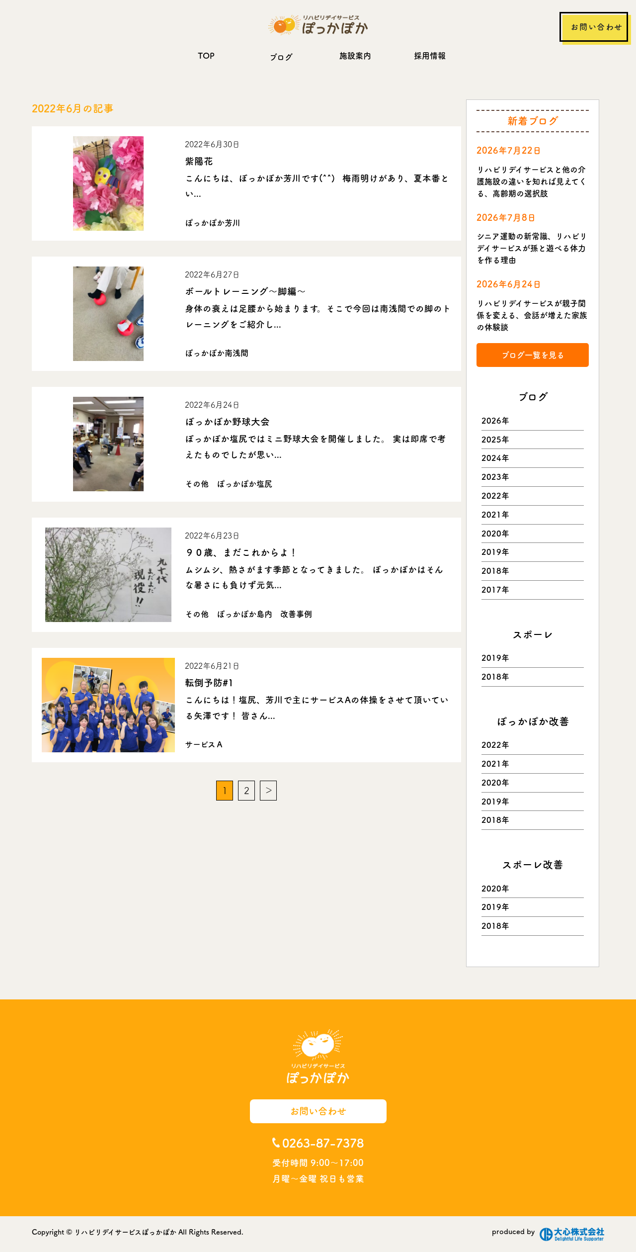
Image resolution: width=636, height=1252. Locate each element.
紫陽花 (199, 161)
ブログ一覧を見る (532, 355)
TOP (206, 56)
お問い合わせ (596, 27)
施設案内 (355, 56)
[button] (108, 183)
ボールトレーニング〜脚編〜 (245, 291)
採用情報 (430, 56)
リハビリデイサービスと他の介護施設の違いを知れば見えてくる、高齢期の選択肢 (532, 181)
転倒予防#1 (209, 682)
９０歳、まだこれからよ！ (241, 552)
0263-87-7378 (323, 1143)
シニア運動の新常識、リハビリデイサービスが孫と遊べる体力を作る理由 (532, 248)
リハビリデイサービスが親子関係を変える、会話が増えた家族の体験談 (532, 315)
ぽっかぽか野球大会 (227, 421)
